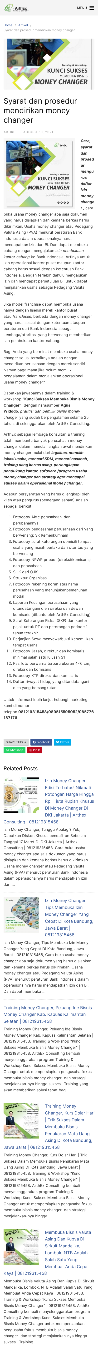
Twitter (64, 742)
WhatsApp (16, 750)
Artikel (23, 25)
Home (8, 25)
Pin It (36, 750)
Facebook (43, 742)
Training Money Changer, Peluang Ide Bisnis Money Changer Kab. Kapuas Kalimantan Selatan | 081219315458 (48, 1014)
